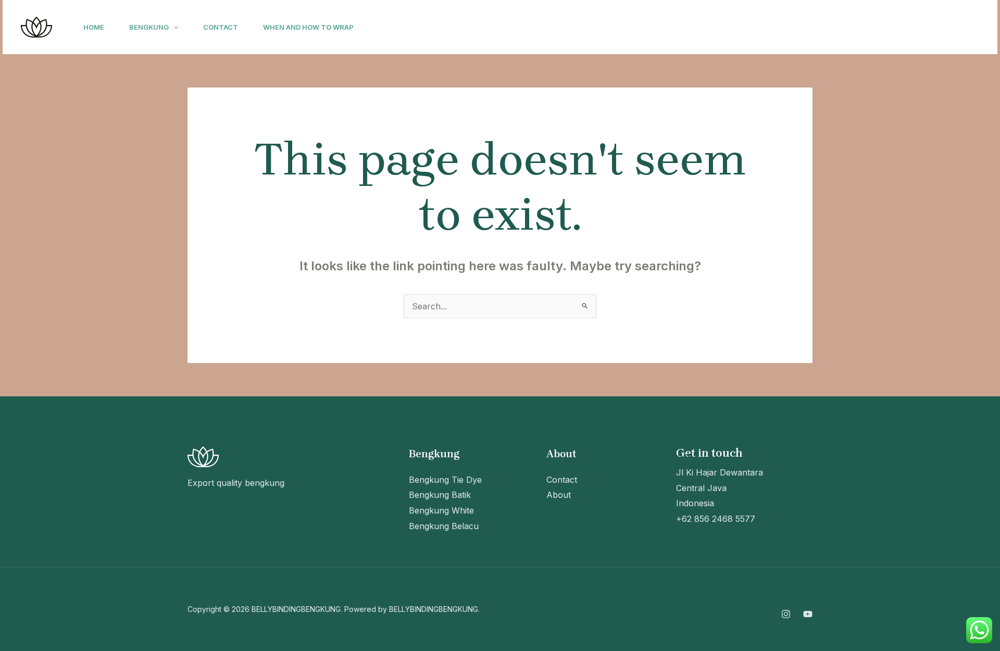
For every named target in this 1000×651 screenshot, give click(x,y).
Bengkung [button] (149, 27)
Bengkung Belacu (444, 526)
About (558, 495)
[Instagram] (850, 27)
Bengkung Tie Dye (445, 479)
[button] (173, 27)
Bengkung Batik (440, 495)
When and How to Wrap (308, 27)
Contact (220, 27)
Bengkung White (441, 510)
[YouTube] (873, 27)
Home (93, 27)
